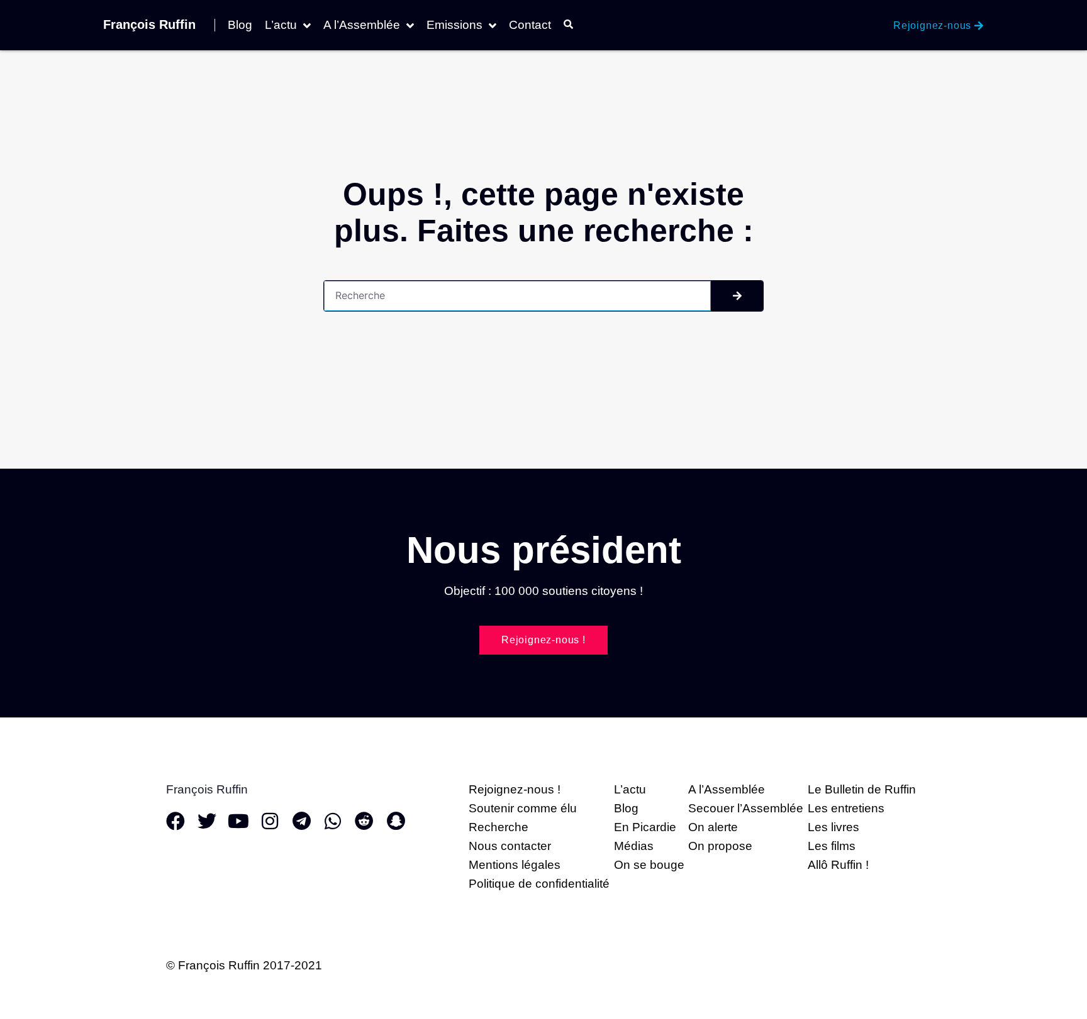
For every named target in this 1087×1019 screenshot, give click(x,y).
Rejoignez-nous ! (514, 789)
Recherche (498, 827)
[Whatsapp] (332, 821)
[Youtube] (238, 821)
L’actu (281, 25)
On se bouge (649, 864)
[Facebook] (175, 821)
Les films (832, 846)
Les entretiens (846, 808)
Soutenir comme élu (523, 808)
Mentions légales (514, 864)
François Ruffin (149, 24)
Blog (240, 25)
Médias (634, 846)
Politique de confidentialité (539, 883)
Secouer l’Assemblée (745, 808)
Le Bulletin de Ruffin (862, 789)
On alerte (713, 827)
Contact (530, 25)
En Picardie (645, 827)
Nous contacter (510, 846)
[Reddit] (364, 821)
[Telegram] (301, 821)
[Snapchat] (395, 821)
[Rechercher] (737, 296)
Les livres (833, 827)
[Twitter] (207, 821)
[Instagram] (269, 821)
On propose (720, 846)
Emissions (454, 25)
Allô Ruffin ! (838, 864)
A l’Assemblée (361, 25)
